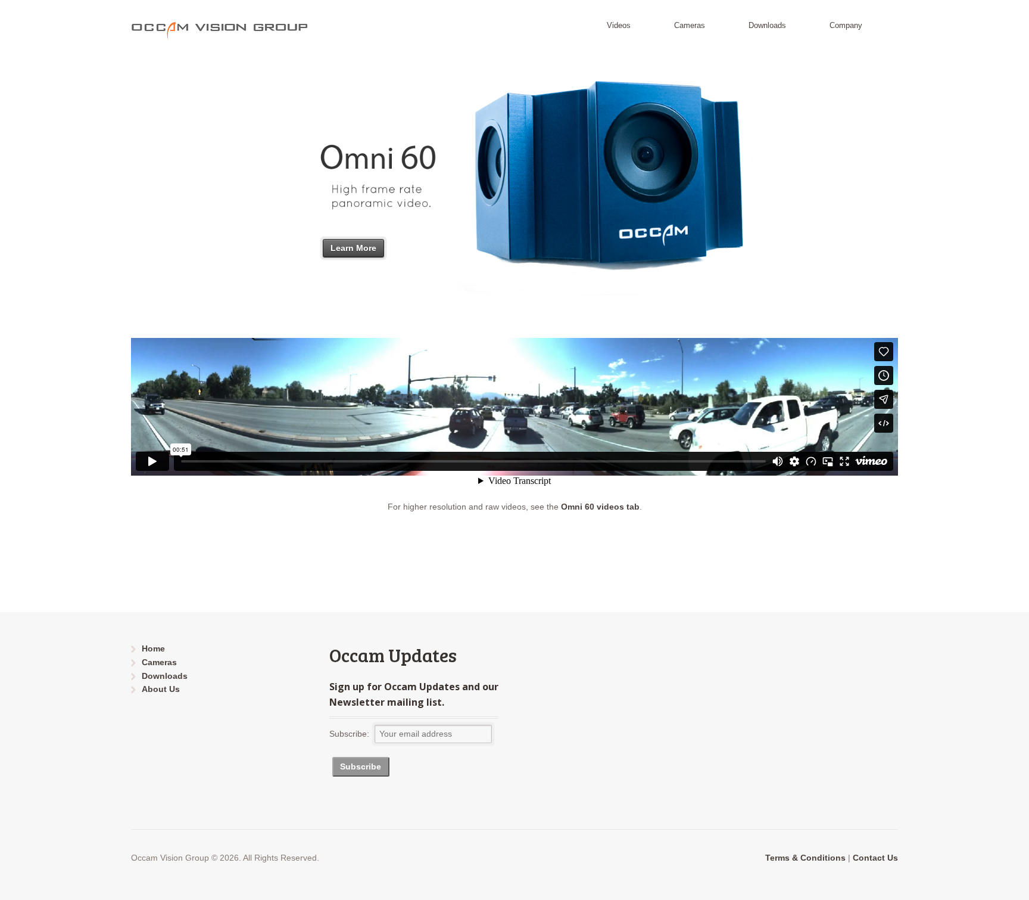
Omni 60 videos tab (600, 506)
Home (153, 648)
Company (846, 25)
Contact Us (875, 857)
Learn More (353, 248)
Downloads (767, 25)
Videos (619, 25)
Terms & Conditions (805, 857)
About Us (161, 689)
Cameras (689, 25)
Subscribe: (349, 733)
